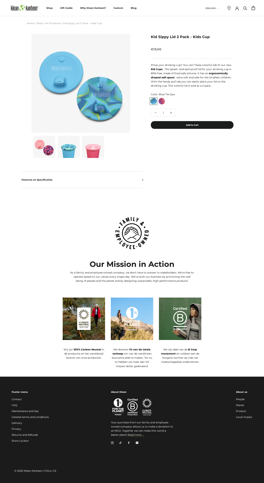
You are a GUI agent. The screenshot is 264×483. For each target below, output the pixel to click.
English (211, 8)
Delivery (17, 423)
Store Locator (20, 440)
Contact (17, 399)
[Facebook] (129, 443)
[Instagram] (112, 443)
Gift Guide (66, 7)
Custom (118, 7)
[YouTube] (137, 443)
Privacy (16, 429)
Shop (49, 7)
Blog (133, 7)
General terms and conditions (30, 417)
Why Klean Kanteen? (93, 7)
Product (241, 411)
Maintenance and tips (25, 411)
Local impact (244, 417)
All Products (53, 23)
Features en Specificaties (37, 179)
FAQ (14, 405)
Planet (240, 405)
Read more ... (136, 434)
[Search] (245, 8)
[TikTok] (120, 443)
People (240, 399)
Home (30, 23)
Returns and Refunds (25, 434)
